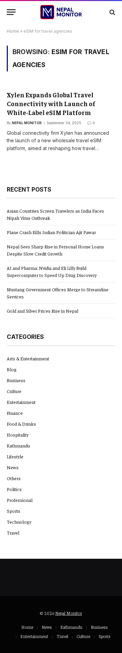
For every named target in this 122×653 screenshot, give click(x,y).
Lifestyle (15, 456)
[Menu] (11, 12)
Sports (13, 511)
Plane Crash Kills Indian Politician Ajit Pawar (51, 232)
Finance (15, 413)
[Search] (111, 12)
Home (13, 31)
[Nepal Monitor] (61, 12)
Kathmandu (18, 445)
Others (14, 478)
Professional (20, 500)
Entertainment (21, 402)
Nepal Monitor (68, 613)
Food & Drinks (21, 424)
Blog (12, 369)
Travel (13, 532)
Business (16, 380)
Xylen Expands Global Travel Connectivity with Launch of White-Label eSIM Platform (51, 103)
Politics (14, 489)
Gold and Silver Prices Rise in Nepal (42, 311)
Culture (14, 391)
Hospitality (17, 434)
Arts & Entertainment (28, 358)
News (13, 467)
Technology (19, 522)
